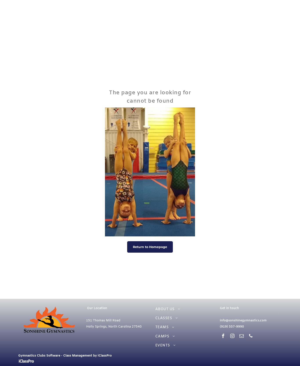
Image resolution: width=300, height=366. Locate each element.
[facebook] (223, 336)
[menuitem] (183, 308)
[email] (241, 336)
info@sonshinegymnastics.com (243, 321)
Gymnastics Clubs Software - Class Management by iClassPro (65, 356)
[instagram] (232, 336)
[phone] (251, 336)
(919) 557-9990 (232, 327)
